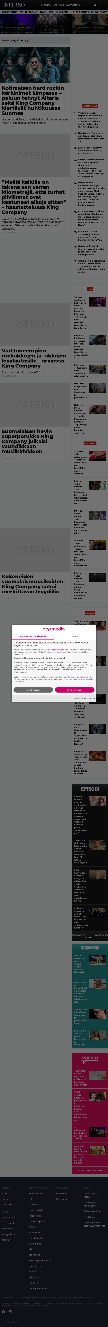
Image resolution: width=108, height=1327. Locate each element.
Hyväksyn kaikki (74, 690)
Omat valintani (33, 690)
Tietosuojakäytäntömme (84, 698)
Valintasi (75, 636)
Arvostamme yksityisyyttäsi (32, 636)
